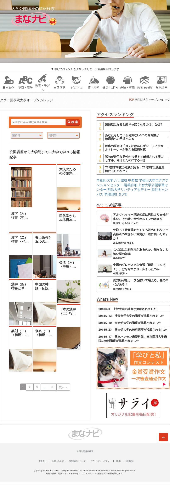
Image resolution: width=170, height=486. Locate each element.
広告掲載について (77, 461)
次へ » (63, 387)
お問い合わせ (58, 461)
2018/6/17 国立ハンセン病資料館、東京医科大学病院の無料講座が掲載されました (132, 338)
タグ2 (122, 194)
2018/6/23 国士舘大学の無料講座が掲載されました (132, 329)
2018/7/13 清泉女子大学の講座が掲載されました (131, 315)
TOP (131, 99)
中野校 (133, 180)
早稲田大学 (105, 180)
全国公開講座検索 (85, 451)
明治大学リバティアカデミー (129, 189)
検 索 (74, 122)
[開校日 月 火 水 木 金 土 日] (27, 135)
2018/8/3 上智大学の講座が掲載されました (127, 309)
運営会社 (42, 461)
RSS (118, 461)
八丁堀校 (120, 180)
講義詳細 (130, 184)
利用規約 (130, 461)
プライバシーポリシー (101, 461)
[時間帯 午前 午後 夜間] (63, 135)
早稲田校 (110, 194)
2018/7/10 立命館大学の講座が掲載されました (129, 322)
